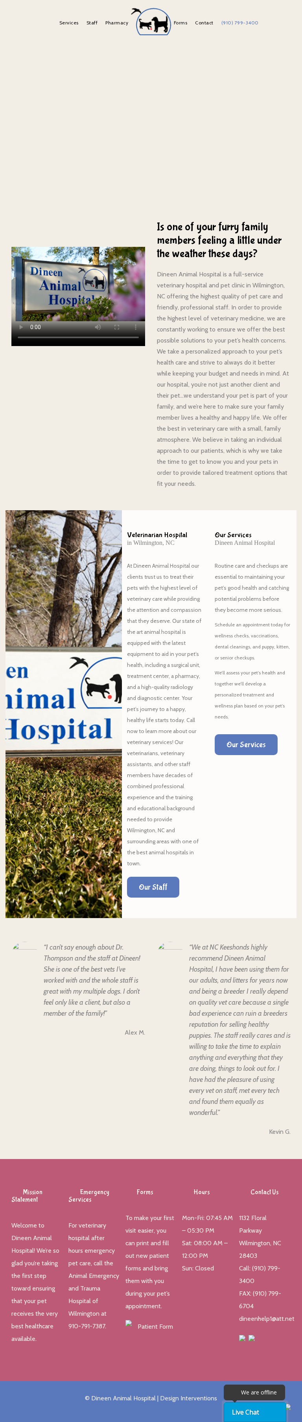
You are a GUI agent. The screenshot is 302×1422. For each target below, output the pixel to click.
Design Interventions (188, 1398)
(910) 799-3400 (240, 23)
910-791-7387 (86, 1326)
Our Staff (153, 887)
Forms (181, 23)
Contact (204, 23)
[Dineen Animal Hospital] (151, 21)
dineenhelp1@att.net (267, 1318)
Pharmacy (116, 23)
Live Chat (245, 1412)
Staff (92, 23)
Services (69, 23)
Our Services (246, 744)
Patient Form (155, 1326)
